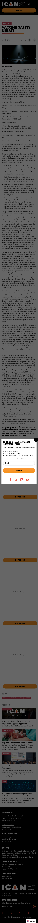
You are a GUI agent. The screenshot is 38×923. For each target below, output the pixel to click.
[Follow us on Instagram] (22, 480)
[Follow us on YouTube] (27, 480)
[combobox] (31, 921)
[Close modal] (36, 440)
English (32, 921)
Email (8, 463)
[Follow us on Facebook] (11, 480)
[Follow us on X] (16, 480)
